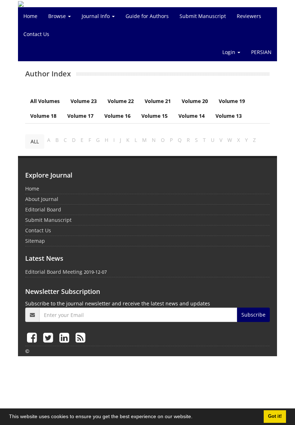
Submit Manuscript (203, 16)
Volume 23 (84, 101)
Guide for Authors (147, 16)
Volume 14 (191, 115)
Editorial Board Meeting (53, 271)
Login (229, 52)
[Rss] (80, 337)
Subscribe (253, 314)
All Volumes (45, 101)
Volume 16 (117, 115)
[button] (195, 417)
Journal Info (96, 16)
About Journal (41, 199)
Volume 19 (232, 101)
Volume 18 (43, 115)
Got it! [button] (275, 416)
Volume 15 (154, 115)
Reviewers (249, 16)
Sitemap (35, 240)
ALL (35, 141)
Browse (57, 16)
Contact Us (36, 34)
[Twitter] (49, 337)
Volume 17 (80, 115)
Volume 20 (195, 101)
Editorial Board (43, 209)
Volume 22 (121, 101)
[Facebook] (33, 337)
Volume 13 (228, 115)
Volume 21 (158, 101)
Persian (261, 52)
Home (30, 16)
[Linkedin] (66, 337)
